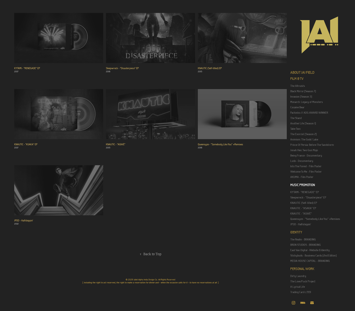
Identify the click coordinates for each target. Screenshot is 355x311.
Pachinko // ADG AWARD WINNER (309, 112)
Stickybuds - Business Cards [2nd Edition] (313, 255)
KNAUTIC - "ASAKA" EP (303, 208)
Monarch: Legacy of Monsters (306, 102)
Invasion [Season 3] (301, 96)
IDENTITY (296, 232)
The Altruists (297, 86)
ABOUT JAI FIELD (302, 72)
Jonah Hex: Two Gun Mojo (304, 150)
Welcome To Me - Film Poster (306, 171)
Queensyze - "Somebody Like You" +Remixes (315, 219)
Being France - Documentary (306, 155)
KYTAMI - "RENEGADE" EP (304, 192)
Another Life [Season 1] (303, 123)
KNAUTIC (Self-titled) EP (303, 203)
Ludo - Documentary (301, 161)
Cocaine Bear (297, 107)
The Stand (296, 118)
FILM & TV (296, 79)
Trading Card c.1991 (300, 292)
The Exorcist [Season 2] (303, 134)
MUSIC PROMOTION (302, 185)
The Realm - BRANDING (303, 239)
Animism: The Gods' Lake (304, 139)
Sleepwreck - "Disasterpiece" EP (308, 197)
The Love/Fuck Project (302, 281)
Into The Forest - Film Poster (306, 166)
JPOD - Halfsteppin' (300, 224)
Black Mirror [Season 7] (303, 91)
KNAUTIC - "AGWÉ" (301, 213)
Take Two (295, 128)
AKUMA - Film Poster (301, 177)
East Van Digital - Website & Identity (310, 250)
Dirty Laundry (298, 276)
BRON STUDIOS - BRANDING (305, 245)
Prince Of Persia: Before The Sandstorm (312, 145)
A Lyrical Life (297, 286)
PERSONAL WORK (302, 269)
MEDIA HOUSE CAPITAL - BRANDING (310, 261)
